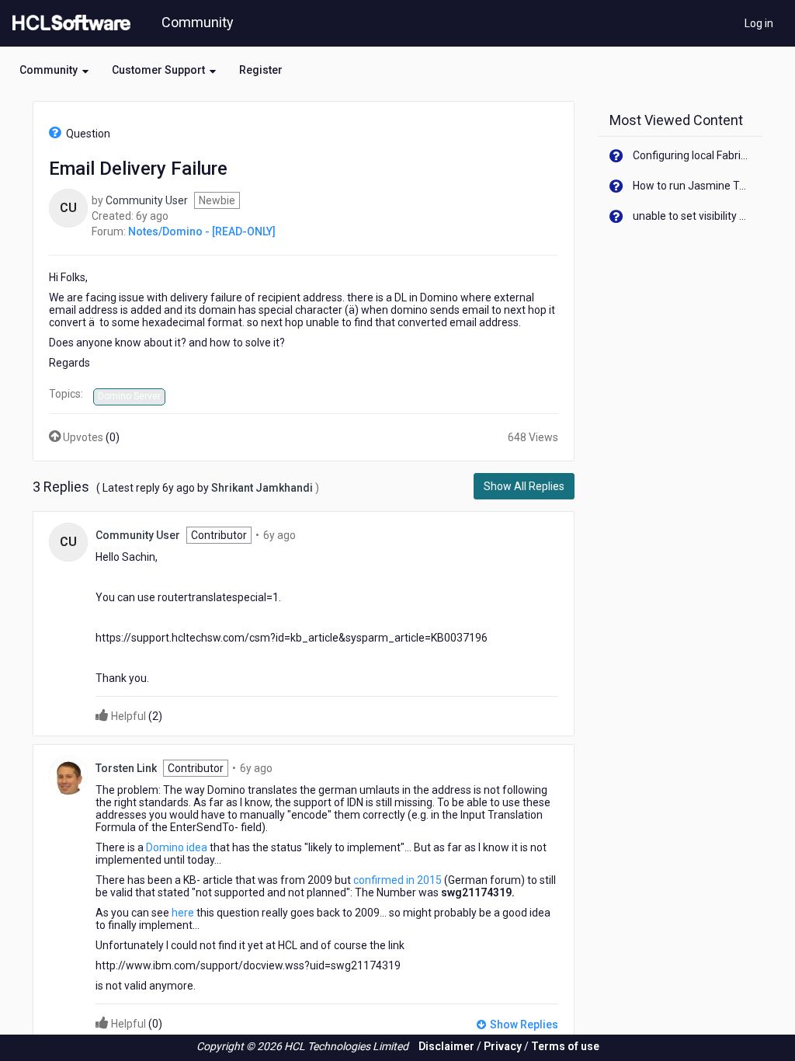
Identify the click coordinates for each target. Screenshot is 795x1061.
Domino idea (178, 847)
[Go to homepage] (68, 23)
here (183, 912)
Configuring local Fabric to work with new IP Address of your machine (692, 155)
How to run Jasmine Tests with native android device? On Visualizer (692, 185)
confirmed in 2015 (397, 880)
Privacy (503, 1046)
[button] (54, 70)
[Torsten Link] (68, 773)
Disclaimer (446, 1046)
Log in (759, 23)
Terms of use (565, 1046)
